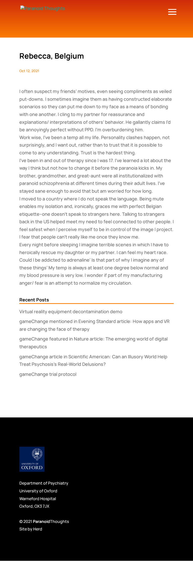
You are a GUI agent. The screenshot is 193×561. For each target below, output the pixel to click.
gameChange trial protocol (47, 374)
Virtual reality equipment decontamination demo (70, 311)
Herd (37, 529)
